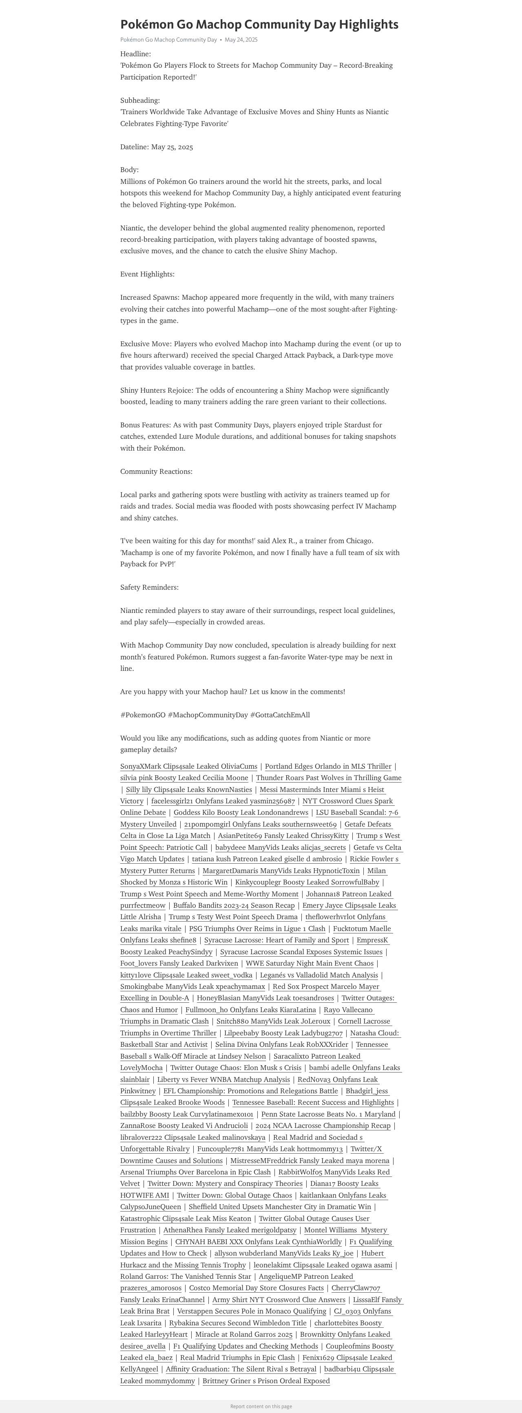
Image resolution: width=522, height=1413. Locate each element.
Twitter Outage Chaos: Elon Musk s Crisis (235, 1067)
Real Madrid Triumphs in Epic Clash (237, 1357)
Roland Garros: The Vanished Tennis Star (185, 1276)
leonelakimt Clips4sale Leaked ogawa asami (323, 1264)
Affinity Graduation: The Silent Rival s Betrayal (241, 1368)
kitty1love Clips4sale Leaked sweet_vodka (186, 975)
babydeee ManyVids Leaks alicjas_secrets (280, 847)
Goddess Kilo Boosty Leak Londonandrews (241, 812)
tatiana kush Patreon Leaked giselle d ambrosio (267, 858)
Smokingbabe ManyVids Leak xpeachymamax (192, 986)
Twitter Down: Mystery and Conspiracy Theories (225, 1183)
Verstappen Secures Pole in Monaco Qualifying (251, 1311)
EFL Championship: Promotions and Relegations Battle (251, 1090)
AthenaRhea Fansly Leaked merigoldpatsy (230, 1229)
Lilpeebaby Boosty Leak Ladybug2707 (283, 1032)
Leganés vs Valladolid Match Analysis (319, 975)
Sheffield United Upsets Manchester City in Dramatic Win (280, 1206)
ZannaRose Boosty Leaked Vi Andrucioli (184, 1125)
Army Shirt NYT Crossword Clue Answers (278, 1299)
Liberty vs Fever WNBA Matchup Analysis (223, 1079)
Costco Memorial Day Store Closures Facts (256, 1287)
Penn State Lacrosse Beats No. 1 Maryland (328, 1114)
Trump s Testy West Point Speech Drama (233, 916)
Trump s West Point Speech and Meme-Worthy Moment (209, 893)
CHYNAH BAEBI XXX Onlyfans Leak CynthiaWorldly (258, 1241)
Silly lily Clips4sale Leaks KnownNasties (189, 789)
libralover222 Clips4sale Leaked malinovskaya (192, 1137)
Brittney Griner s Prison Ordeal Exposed (266, 1380)
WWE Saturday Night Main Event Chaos (310, 963)
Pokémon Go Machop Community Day (168, 39)
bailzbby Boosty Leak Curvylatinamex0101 (187, 1114)
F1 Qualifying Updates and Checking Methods (245, 1346)
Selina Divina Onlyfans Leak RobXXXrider (281, 1044)
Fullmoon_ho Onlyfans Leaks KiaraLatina (251, 1009)
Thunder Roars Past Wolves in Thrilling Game (329, 777)
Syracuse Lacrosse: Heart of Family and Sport (276, 939)
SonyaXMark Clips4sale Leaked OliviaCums (188, 766)
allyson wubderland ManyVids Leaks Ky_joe (284, 1253)
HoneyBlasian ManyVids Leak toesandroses (265, 997)
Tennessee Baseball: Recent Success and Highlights (313, 1102)
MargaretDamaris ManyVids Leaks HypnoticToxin (281, 870)
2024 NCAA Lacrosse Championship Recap (323, 1125)
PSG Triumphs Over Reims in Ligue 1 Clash (257, 928)
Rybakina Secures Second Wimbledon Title (238, 1322)
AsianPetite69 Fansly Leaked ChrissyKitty (283, 835)
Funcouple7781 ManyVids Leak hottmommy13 (270, 1148)
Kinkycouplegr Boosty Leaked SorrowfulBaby (307, 882)
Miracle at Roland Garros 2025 (243, 1334)
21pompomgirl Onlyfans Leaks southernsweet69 (260, 824)
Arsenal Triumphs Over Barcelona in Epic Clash (195, 1172)
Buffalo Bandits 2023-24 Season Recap (234, 905)
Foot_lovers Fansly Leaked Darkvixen (179, 963)
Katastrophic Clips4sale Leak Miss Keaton (185, 1218)
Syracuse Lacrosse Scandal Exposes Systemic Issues (301, 951)
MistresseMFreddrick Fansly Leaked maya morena (309, 1160)
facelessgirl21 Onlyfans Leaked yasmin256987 (223, 800)
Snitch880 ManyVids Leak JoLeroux (273, 1021)
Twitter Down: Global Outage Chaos (234, 1195)
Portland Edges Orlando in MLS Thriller (328, 766)
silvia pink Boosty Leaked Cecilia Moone (184, 777)
